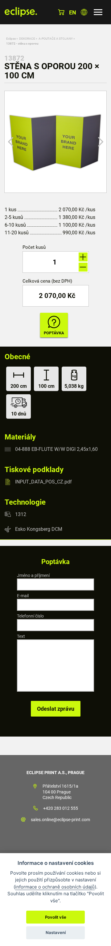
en (72, 12)
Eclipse (11, 38)
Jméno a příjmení (33, 575)
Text (21, 636)
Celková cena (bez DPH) (47, 281)
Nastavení (56, 932)
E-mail (23, 596)
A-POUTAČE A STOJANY (56, 38)
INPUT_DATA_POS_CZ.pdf (43, 482)
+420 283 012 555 (60, 808)
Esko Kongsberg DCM (38, 529)
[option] (55, 142)
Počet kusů (34, 247)
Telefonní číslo (30, 616)
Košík (61, 12)
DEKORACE (27, 38)
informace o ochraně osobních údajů (55, 887)
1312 (20, 514)
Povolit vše (55, 917)
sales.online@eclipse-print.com (60, 819)
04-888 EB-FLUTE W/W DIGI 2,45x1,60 (56, 449)
